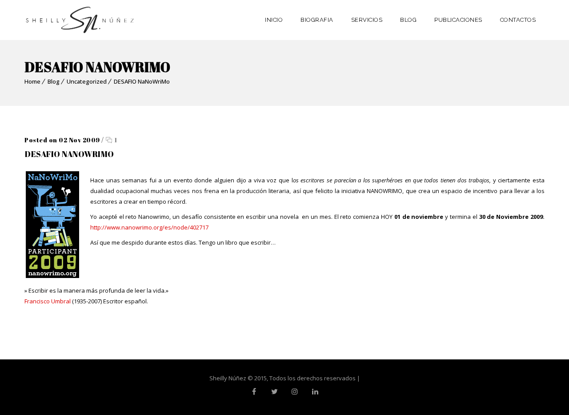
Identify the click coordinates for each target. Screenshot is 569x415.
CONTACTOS (518, 19)
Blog (54, 81)
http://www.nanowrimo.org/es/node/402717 (149, 227)
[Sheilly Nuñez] (80, 20)
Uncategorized (87, 81)
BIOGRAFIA (317, 19)
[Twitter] (274, 391)
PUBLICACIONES (458, 19)
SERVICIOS (367, 19)
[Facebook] (254, 391)
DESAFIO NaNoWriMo (142, 81)
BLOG (408, 19)
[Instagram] (295, 391)
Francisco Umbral (47, 301)
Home (32, 81)
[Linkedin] (315, 391)
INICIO (274, 19)
